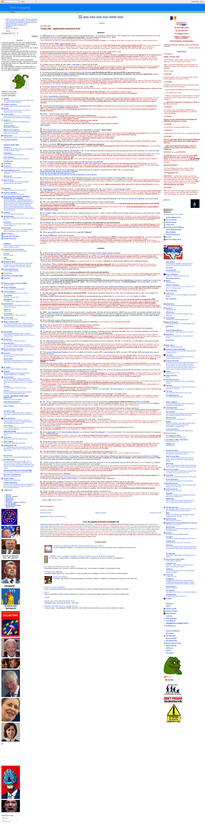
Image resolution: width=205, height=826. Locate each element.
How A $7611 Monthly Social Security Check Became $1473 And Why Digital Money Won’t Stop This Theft (181, 547)
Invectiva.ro (7, 222)
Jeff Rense (169, 648)
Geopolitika (7, 163)
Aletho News (170, 304)
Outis (5, 257)
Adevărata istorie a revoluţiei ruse (16, 25)
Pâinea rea (7, 309)
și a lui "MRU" (89, 87)
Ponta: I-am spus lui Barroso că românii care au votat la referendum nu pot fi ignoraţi (68, 174)
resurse (99, 17)
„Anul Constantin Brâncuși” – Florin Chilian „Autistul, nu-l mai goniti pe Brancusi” (19, 428)
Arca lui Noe (8, 273)
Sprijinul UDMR (48, 235)
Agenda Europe (171, 519)
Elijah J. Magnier (171, 402)
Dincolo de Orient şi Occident (13, 349)
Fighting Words (170, 445)
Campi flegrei (7, 259)
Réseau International (172, 631)
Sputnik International (173, 234)
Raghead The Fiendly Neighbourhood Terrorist (181, 523)
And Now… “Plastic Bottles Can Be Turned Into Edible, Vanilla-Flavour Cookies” (179, 565)
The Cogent (170, 653)
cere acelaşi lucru (147, 352)
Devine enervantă (47, 51)
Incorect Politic (9, 114)
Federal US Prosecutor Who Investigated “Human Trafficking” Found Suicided (180, 515)
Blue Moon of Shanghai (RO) (13, 276)
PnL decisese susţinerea (60, 464)
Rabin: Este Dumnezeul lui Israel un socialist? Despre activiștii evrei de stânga (17, 111)
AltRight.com (170, 444)
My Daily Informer (172, 483)
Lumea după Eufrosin (11, 269)
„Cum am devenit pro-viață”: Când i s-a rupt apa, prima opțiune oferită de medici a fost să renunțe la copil (18, 414)
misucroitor (7, 437)
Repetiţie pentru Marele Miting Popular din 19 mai (59, 601)
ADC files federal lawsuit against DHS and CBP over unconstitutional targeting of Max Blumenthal (181, 414)
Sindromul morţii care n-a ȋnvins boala (15, 190)
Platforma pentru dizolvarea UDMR (15, 283)
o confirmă (52, 144)
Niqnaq (168, 281)
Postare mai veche (156, 513)
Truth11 (168, 371)
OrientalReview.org (172, 395)
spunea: (58, 425)
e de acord (57, 419)
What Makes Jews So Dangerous (175, 419)
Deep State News (171, 618)
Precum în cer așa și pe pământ (13, 399)
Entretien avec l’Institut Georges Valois (177, 319)
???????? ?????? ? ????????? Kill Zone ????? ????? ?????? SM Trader (180, 287)
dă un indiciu (54, 280)
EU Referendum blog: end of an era (176, 596)
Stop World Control (172, 379)
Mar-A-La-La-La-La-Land (173, 524)
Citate (85, 522)
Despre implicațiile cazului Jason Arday (15, 251)
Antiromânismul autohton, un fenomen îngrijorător (18, 137)
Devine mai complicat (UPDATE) (54, 587)
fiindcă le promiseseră (116, 286)
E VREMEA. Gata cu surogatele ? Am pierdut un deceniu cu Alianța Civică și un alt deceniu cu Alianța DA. (82, 556)
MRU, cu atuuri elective (62, 43)
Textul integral (45, 125)
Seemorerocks (170, 586)
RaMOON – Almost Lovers (11, 297)
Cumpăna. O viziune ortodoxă (13, 249)
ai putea (57, 320)
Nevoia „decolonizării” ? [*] (74, 150)
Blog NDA (169, 493)
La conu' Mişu (8, 318)
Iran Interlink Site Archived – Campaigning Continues (181, 592)
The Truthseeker (171, 299)
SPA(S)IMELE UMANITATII (11, 127)
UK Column (170, 633)
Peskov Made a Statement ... (174, 561)
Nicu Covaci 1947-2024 (10, 319)
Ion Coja (6, 253)
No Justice (7, 367)
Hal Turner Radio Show (173, 239)
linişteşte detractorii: (73, 432)
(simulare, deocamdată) (141, 402)
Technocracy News (172, 450)
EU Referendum (171, 594)
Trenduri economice (10, 104)
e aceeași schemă (101, 253)
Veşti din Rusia (9, 180)
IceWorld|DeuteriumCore (12, 170)
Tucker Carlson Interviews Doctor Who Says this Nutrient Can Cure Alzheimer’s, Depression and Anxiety (180, 459)
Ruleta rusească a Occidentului (13, 177)
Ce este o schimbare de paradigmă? (14, 289)
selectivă (53, 451)
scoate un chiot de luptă (58, 87)
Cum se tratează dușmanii (11, 271)
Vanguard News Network (174, 330)
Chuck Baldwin (171, 613)
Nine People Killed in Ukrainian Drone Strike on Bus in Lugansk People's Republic (19, 101)
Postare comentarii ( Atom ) (57, 516)
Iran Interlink (170, 590)
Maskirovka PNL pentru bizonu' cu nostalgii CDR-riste (61, 606)
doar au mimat (61, 488)
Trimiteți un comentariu (46, 510)
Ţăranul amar (8, 135)
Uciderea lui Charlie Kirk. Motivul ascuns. (15, 439)
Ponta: (42, 274)
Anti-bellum (170, 334)
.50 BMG (47, 597)
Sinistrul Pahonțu (9, 285)
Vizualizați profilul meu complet (173, 214)
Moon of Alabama (172, 274)
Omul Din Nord (9, 377)
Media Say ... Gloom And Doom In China (177, 276)
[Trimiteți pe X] (47, 500)
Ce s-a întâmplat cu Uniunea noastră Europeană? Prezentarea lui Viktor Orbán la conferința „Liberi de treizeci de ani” (18, 448)
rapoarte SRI (52, 232)
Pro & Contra (8, 313)
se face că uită (53, 462)
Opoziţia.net (8, 176)
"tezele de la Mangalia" (97, 432)
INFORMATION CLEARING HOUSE (177, 623)
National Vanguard (172, 322)
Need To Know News (172, 456)
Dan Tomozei (8, 455)
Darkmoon (169, 545)
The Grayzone (170, 412)
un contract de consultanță (135, 198)
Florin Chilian (8, 426)
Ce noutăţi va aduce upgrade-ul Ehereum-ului (17, 301)
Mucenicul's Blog (9, 262)
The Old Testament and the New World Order (179, 305)
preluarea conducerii (148, 457)
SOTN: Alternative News (174, 229)
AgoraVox (169, 385)
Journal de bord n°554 (172, 441)
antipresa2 (7, 188)
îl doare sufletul (56, 379)
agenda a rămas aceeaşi (69, 478)
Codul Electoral (86, 72)
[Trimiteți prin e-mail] (43, 500)
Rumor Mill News (171, 291)
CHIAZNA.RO (8, 299)
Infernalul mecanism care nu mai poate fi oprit (17, 106)
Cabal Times (170, 225)
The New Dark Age (172, 507)
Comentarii (7, 821)
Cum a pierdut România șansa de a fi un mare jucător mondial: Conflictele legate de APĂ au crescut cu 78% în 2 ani (19, 335)
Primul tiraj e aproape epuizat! (12, 476)
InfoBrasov (7, 244)
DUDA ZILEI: (182, 52)
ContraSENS (8, 295)
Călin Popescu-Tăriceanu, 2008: (49, 524)
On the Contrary (171, 433)
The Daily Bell (170, 553)
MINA (167, 513)
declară (119, 389)
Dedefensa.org (170, 626)
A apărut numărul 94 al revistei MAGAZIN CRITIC (18, 168)
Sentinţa (6, 386)
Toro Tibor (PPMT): (46, 190)
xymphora (169, 308)
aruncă (57, 253)
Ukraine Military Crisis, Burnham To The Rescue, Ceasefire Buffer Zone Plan (180, 357)
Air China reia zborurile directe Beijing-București (18, 457)
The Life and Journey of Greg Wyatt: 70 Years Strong (181, 477)
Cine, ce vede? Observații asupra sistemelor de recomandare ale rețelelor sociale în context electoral (19, 345)
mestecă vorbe (53, 162)
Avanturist (7, 278)
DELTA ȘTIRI (8, 359)
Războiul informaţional (11, 130)
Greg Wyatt (169, 475)
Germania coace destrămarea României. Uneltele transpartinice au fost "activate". (78, 546)
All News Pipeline (172, 611)
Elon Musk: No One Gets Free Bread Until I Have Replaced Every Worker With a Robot (180, 453)
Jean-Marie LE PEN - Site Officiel (177, 440)
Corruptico (169, 537)
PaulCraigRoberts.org (173, 217)
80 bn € (46, 592)
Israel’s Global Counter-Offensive (175, 409)
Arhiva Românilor (9, 418)
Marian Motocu (8, 234)
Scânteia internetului (10, 482)
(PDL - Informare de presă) (49, 210)
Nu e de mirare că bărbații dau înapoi (14, 341)
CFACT (168, 606)
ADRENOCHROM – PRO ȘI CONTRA (15, 315)
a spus (57, 258)
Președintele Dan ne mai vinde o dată (15, 388)
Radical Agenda (171, 645)
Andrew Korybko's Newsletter (175, 349)
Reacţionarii (8, 339)
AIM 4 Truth (170, 464)
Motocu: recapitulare (12, 28)
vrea (47, 408)
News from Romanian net (12, 474)
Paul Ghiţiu (7, 228)
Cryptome (169, 616)
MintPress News (171, 222)
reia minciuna (51, 130)
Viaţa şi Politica (9, 406)
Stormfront (169, 326)
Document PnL (44, 136)
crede (121, 79)
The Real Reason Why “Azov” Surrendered (178, 542)
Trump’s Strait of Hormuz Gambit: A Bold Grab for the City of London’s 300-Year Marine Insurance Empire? (181, 466)
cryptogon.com (171, 563)
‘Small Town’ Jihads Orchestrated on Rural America (181, 538)
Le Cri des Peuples (172, 469)
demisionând (109, 352)
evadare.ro (7, 120)
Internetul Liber (9, 343)
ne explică (56, 299)
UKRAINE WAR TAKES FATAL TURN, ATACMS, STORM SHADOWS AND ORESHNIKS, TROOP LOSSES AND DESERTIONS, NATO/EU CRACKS (180, 582)
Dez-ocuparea (20, 7)
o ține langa (75, 64)
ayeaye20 (7, 371)
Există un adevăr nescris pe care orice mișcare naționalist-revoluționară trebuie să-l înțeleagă (17, 116)
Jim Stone (169, 268)
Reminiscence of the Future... (175, 559)
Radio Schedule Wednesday (174, 347)
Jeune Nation (170, 318)
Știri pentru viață (9, 411)
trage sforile (49, 293)
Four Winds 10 (171, 621)
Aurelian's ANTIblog (10, 192)
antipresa (7, 212)
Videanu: (43, 328)
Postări (6, 818)
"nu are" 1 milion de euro (54, 402)
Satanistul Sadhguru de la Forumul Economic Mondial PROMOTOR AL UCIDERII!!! (17, 373)
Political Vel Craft (171, 489)
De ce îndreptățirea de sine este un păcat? (16, 293)
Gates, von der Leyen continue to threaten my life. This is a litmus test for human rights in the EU (180, 501)
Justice (168, 377)
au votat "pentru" (114, 462)
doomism (169, 533)
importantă (130, 299)
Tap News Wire (171, 636)
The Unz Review (171, 220)
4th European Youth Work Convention (15, 443)
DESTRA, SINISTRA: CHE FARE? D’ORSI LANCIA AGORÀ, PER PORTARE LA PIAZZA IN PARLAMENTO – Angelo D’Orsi (180, 425)
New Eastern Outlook (173, 278)
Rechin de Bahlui (9, 126)
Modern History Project (173, 643)
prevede (66, 370)
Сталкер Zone (170, 541)
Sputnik (6, 99)
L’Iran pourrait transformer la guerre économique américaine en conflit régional (180, 404)
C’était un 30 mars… (172, 576)
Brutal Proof (170, 340)
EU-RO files (112, 17)
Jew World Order (171, 640)
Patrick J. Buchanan (172, 285)
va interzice (93, 331)
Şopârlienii (9, 27)
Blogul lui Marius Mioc (11, 322)
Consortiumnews (171, 408)
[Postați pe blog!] (45, 500)
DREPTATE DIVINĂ (10, 431)
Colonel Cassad (171, 608)
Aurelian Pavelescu (10, 238)
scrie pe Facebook (95, 394)
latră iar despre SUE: (74, 363)
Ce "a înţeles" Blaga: (49, 213)
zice (101, 491)
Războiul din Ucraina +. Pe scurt (13, 350)
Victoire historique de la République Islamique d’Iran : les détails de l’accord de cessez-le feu (181, 471)
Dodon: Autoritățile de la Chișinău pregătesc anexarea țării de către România (16, 182)
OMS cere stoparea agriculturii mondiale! (15, 369)
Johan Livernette (171, 375)
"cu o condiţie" (95, 464)
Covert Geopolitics (172, 429)
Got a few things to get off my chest (176, 437)
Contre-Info (169, 575)
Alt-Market (169, 569)
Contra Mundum (9, 157)
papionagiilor (52, 432)
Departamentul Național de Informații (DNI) (18, 470)
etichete (85, 17)
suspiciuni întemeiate (109, 198)
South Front (170, 293)
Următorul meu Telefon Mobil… (13, 480)
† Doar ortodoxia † (10, 291)
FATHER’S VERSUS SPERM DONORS (177, 534)
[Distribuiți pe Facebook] (50, 500)
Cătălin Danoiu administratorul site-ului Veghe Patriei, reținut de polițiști (17, 132)
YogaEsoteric (8, 490)
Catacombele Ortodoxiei (12, 402)
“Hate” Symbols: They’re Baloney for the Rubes (179, 332)
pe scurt (105, 17)
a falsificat (93, 150)
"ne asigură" (53, 139)
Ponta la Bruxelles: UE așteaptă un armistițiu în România (59, 171)
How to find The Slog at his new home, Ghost (179, 393)
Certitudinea (8, 153)
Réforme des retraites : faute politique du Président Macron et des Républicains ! (180, 495)
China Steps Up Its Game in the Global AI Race (179, 430)
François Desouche (172, 361)
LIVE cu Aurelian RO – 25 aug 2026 (14, 194)
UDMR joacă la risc (48, 35)
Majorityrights (170, 527)
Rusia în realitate (8, 255)
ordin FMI (80, 232)
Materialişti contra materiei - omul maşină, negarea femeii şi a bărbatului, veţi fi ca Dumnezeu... (18, 230)
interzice (61, 106)
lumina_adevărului (10, 287)
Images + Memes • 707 (172, 373)
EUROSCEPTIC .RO (10, 445)
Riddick (168, 200)
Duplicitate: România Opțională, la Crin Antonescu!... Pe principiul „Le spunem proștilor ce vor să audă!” (19, 361)
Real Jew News (171, 417)
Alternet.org (170, 312)
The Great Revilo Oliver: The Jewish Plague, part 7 (180, 323)
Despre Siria (7, 311)
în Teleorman (74, 456)
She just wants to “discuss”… (174, 520)
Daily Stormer (170, 262)
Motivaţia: (67, 473)
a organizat (60, 481)
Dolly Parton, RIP (171, 310)
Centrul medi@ (9, 478)
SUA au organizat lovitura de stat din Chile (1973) (18, 472)
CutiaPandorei (8, 161)
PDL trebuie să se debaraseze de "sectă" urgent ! (59, 566)
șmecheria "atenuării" (142, 331)
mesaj (54, 441)
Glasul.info (7, 166)
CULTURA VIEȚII (9, 459)
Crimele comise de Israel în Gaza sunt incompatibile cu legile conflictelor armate (19, 149)
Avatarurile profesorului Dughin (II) (14, 155)
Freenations (170, 579)
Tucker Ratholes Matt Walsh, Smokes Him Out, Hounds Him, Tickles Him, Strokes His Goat (179, 264)
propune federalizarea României (57, 352)
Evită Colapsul (8, 441)
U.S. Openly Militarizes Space (174, 397)
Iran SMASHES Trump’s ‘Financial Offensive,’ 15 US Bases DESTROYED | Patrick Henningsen (181, 509)
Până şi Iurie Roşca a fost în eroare (17, 24)
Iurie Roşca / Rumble (11, 140)
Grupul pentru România (11, 236)
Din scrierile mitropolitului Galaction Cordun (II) (17, 403)
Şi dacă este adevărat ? (60, 577)
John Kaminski (171, 270)
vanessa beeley (170, 282)
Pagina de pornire (100, 513)
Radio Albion (170, 345)
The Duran (169, 355)
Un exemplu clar (48, 222)
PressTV (168, 237)
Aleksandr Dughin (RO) (11, 145)
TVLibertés (169, 603)
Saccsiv (6, 108)
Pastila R (20, 40)
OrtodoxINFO (8, 332)
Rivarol (168, 650)
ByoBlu (168, 421)
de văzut (92, 17)
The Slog (169, 391)
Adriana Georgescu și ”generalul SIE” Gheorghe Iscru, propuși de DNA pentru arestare (17, 392)
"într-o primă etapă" (143, 282)
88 (166, 328)
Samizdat (7, 353)
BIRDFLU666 (170, 499)
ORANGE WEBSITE (171, 588)
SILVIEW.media (9, 216)
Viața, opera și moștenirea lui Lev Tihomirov (16, 159)
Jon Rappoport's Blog (173, 435)
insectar (120, 17)
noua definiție (53, 96)
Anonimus (7, 147)
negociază (49, 341)
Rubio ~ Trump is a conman (174, 491)
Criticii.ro (7, 390)
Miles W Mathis (171, 232)
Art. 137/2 (156, 150)
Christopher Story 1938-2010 (53, 572)
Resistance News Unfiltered (175, 227)
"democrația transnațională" (94, 162)
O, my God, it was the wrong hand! (13, 214)
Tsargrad (169, 598)
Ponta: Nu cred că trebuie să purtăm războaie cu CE (57, 173)
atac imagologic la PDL (56, 312)
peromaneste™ (9, 304)
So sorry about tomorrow (173, 272)
